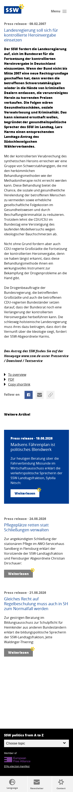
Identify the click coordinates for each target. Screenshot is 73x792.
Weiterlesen (25, 493)
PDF (11, 379)
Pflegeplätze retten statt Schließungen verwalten (26, 527)
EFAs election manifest (17, 766)
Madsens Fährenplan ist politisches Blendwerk (33, 447)
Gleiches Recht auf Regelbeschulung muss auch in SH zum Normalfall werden (36, 603)
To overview (17, 374)
